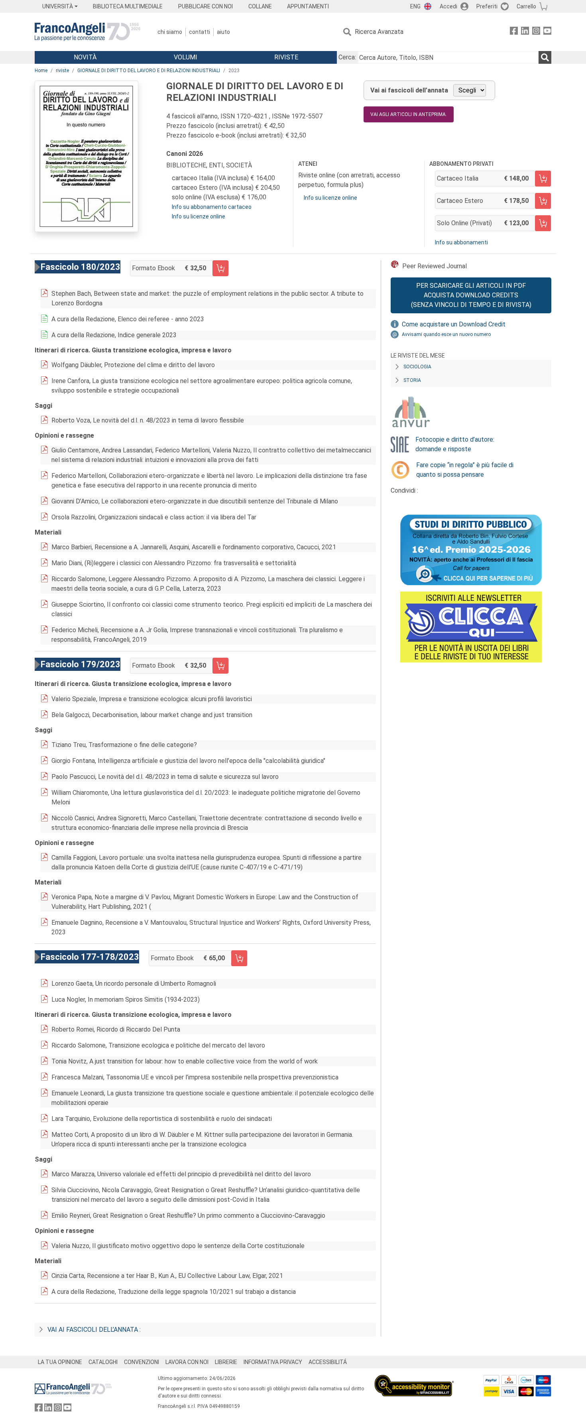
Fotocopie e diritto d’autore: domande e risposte (454, 444)
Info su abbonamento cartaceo (212, 207)
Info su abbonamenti (461, 242)
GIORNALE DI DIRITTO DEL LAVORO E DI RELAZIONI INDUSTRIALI (148, 70)
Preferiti (487, 6)
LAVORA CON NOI (186, 1362)
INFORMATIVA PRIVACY (273, 1362)
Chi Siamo (169, 32)
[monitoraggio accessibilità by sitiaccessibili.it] (414, 1379)
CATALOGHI (103, 1362)
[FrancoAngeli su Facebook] (514, 32)
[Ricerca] (545, 57)
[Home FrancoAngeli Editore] (87, 32)
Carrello (526, 6)
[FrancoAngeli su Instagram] (536, 32)
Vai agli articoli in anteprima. (408, 114)
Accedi (448, 6)
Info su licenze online (198, 216)
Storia (412, 380)
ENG (415, 6)
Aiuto (223, 32)
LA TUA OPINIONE (60, 1362)
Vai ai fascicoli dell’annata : (94, 1329)
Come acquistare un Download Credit (453, 324)
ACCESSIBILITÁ (328, 1362)
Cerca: (347, 57)
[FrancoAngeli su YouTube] (547, 32)
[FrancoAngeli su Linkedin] (525, 32)
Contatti (199, 32)
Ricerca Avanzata (379, 31)
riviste (62, 70)
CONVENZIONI (141, 1362)
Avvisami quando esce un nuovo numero (446, 334)
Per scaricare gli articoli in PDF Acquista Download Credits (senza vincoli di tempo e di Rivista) (471, 295)
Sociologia (417, 367)
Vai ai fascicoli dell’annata (409, 90)
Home (41, 70)
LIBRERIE (226, 1362)
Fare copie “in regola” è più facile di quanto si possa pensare (464, 469)
